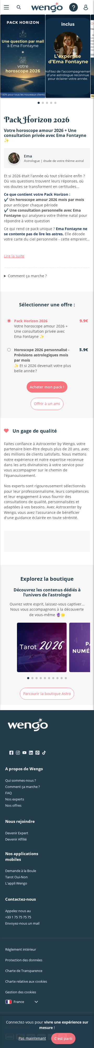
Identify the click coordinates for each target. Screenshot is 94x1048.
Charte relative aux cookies (26, 981)
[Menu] (6, 7)
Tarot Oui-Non (16, 877)
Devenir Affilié (16, 839)
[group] (42, 648)
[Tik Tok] (44, 752)
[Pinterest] (37, 752)
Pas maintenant (32, 1038)
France (19, 1001)
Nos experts (14, 799)
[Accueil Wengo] (28, 725)
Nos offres (13, 805)
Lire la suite (14, 256)
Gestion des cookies (20, 992)
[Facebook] (11, 752)
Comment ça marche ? (27, 275)
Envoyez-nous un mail (22, 923)
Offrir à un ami (47, 403)
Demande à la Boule (20, 870)
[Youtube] (24, 752)
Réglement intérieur (20, 949)
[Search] (19, 7)
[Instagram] (18, 752)
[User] (87, 7)
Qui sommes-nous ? (20, 780)
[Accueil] (47, 7)
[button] (39, 103)
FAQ (8, 793)
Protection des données (23, 960)
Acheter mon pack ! (47, 386)
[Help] (73, 7)
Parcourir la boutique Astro (47, 693)
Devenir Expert (16, 833)
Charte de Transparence (23, 970)
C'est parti (63, 1038)
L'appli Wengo (16, 883)
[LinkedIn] (31, 752)
